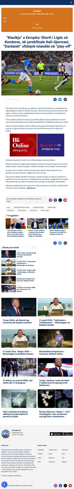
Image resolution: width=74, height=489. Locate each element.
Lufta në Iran (53, 450)
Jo (6, 21)
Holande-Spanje (52, 207)
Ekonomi (51, 458)
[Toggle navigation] (71, 2)
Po (6, 18)
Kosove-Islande (22, 210)
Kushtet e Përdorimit (14, 476)
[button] (4, 484)
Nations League (45, 210)
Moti (63, 454)
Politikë (40, 454)
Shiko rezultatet (37, 28)
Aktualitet (41, 450)
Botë (39, 462)
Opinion (64, 462)
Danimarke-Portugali (38, 207)
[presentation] (32, 247)
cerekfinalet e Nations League (21, 207)
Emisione (52, 462)
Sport (8, 207)
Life (63, 458)
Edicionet (65, 450)
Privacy (4, 476)
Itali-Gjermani (10, 210)
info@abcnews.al (17, 433)
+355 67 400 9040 (17, 435)
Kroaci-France (33, 210)
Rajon (39, 458)
